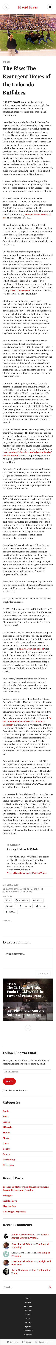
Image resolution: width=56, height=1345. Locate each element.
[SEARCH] (6, 7)
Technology (9, 1159)
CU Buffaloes (30, 889)
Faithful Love (10, 1200)
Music (6, 1137)
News (6, 1143)
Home (28, 1298)
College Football (13, 889)
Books (6, 1111)
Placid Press (28, 7)
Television (8, 1164)
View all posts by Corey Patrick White (27, 872)
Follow (9, 1081)
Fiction (6, 1121)
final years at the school (31, 648)
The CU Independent (20, 290)
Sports (6, 62)
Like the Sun (9, 1206)
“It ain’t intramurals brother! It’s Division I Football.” (27, 721)
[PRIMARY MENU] (50, 7)
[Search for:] (28, 1287)
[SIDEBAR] (28, 1028)
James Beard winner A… (24, 1234)
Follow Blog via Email (20, 1052)
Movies (6, 1132)
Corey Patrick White (21, 1244)
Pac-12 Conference (23, 892)
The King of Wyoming (14, 1211)
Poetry (6, 1148)
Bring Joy (8, 1195)
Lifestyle (7, 1127)
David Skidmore (19, 1269)
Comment (43, 973)
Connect (28, 1334)
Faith (5, 1116)
